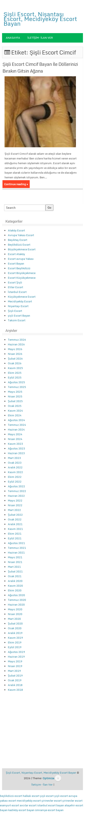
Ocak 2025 (14, 406)
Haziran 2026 (16, 344)
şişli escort (47, 796)
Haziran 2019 (16, 656)
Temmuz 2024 (17, 425)
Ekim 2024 (14, 415)
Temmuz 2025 (17, 387)
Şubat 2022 (15, 514)
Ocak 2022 (14, 519)
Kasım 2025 (15, 368)
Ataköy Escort (16, 230)
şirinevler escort (51, 800)
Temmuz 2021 (17, 548)
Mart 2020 (14, 618)
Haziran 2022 (16, 495)
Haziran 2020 (16, 604)
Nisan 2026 (15, 354)
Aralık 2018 (15, 685)
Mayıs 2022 (15, 500)
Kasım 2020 (15, 585)
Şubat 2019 (15, 675)
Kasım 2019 (15, 637)
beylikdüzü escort (11, 796)
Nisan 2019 (15, 666)
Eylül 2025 (14, 377)
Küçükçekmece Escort (21, 296)
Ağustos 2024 (16, 420)
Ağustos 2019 (16, 652)
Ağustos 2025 (16, 382)
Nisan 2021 (15, 562)
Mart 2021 (14, 566)
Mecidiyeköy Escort (20, 301)
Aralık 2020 (15, 581)
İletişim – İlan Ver (40, 37)
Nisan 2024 (15, 439)
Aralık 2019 (15, 633)
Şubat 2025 (15, 401)
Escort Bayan (16, 263)
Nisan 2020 (15, 614)
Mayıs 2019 (15, 661)
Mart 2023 (14, 458)
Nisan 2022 (15, 505)
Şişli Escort (15, 311)
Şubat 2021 (15, 571)
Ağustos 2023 (16, 448)
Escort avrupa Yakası (21, 259)
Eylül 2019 (14, 647)
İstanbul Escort (17, 292)
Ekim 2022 (14, 477)
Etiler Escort (15, 287)
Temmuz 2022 (17, 491)
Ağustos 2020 (16, 595)
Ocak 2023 (14, 462)
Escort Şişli (15, 282)
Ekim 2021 (14, 533)
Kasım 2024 (15, 410)
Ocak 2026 (14, 363)
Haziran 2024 (16, 429)
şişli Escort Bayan (19, 315)
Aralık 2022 (15, 467)
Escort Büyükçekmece (21, 273)
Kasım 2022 (15, 472)
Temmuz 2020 (17, 600)
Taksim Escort (16, 320)
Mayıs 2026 (15, 349)
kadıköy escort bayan (21, 810)
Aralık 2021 (15, 524)
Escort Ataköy (16, 254)
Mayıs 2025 (15, 391)
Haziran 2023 (16, 453)
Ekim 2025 (14, 372)
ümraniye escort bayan (49, 810)
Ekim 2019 (14, 642)
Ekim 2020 (14, 590)
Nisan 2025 (15, 396)
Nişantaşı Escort (18, 306)
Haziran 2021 (16, 552)
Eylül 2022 (14, 481)
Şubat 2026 (15, 358)
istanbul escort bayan (50, 805)
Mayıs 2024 (15, 434)
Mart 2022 (14, 510)
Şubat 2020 (15, 623)
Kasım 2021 (15, 529)
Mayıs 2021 (15, 557)
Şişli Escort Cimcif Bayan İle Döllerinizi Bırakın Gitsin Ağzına (40, 67)
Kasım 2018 (15, 689)
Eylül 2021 (14, 538)
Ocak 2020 (14, 628)
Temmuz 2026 (17, 339)
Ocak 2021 (14, 576)
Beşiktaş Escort (17, 240)
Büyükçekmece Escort (21, 249)
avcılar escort (28, 805)
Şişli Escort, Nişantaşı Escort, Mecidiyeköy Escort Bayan (40, 18)
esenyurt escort (9, 805)
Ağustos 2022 (16, 486)
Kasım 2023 (15, 443)
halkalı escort (31, 796)
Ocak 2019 (14, 680)
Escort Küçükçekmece (21, 277)
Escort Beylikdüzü (19, 268)
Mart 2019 (14, 671)
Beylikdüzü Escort (19, 244)
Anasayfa (13, 37)
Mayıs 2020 (15, 609)
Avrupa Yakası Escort (21, 235)
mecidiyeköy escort (29, 800)
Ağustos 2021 (16, 543)
